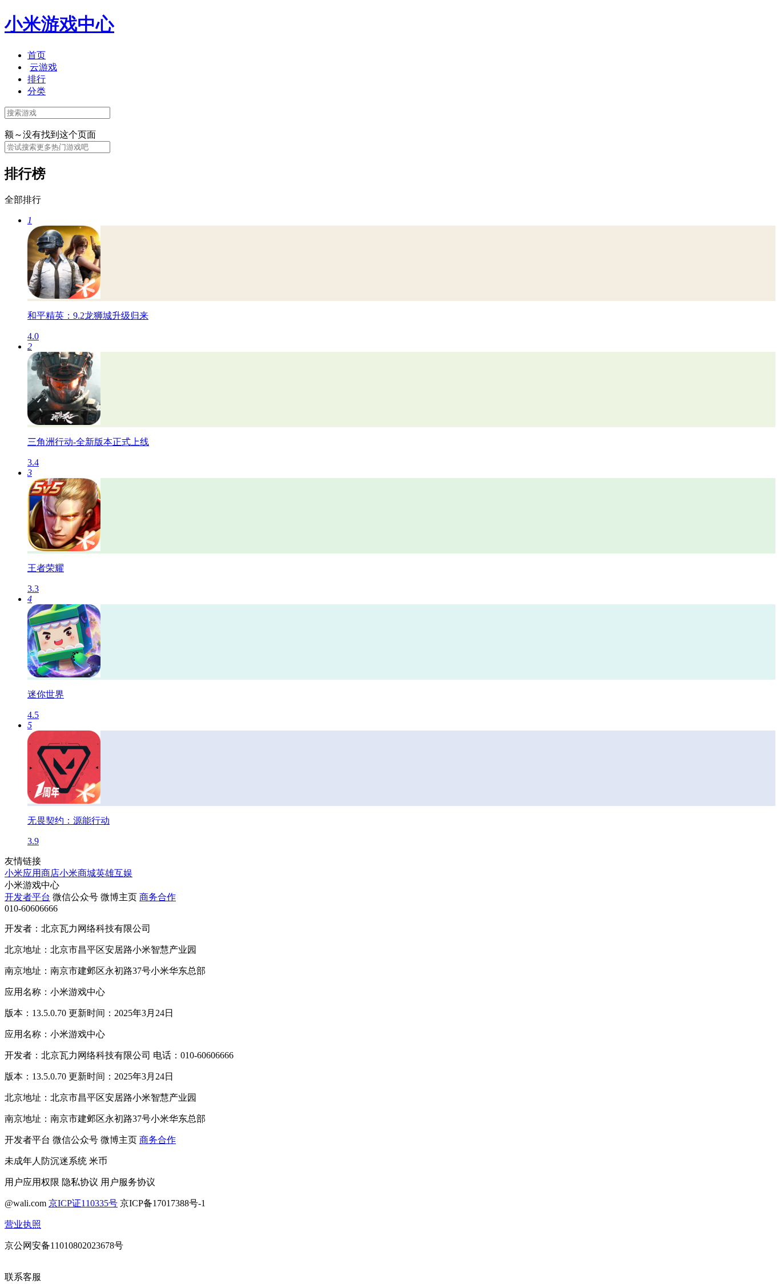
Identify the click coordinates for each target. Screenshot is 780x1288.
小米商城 (77, 873)
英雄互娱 (114, 873)
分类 (36, 91)
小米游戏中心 (59, 24)
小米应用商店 (32, 873)
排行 (36, 79)
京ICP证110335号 (83, 1203)
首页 (36, 55)
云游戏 (43, 67)
